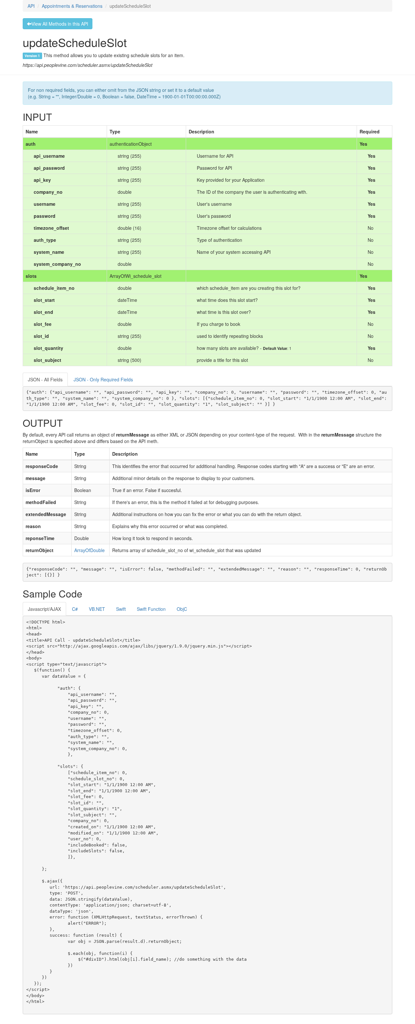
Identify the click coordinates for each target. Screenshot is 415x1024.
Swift (121, 609)
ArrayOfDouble (89, 550)
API (31, 6)
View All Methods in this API (59, 23)
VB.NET (97, 609)
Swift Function (151, 609)
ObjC (182, 609)
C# (75, 609)
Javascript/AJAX (44, 609)
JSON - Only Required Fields (103, 379)
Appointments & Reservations (72, 6)
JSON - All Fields (45, 379)
